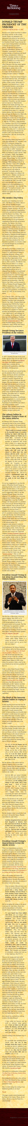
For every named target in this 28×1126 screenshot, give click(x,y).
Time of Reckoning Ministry (12, 1082)
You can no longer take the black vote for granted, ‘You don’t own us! (13, 652)
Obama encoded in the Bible (14, 680)
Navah (11, 29)
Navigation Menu (14, 14)
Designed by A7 (13, 1117)
